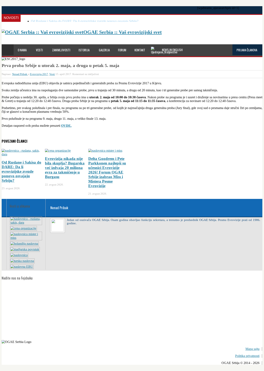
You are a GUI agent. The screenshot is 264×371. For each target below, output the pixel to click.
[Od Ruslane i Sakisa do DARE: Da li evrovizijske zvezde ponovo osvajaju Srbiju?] (26, 222)
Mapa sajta (252, 349)
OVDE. (66, 125)
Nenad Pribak (20, 74)
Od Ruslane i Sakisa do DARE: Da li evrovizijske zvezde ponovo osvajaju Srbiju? (84, 21)
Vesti (52, 74)
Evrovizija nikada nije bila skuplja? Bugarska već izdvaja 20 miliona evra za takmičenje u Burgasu (65, 167)
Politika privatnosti (247, 356)
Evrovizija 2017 (39, 74)
